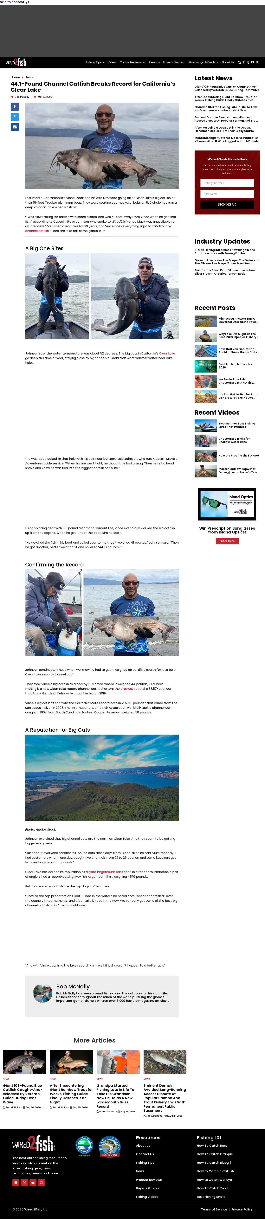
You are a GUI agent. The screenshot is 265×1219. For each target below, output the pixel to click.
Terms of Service (214, 1209)
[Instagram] (41, 1182)
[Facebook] (15, 1182)
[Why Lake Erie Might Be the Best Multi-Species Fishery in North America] (206, 336)
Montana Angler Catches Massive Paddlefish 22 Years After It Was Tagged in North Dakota (227, 139)
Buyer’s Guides (173, 62)
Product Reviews (149, 1180)
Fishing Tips (94, 62)
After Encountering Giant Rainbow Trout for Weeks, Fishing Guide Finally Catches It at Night (226, 100)
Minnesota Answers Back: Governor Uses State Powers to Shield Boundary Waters (239, 322)
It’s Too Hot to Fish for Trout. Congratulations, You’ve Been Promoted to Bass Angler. (239, 399)
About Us (228, 62)
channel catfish (37, 231)
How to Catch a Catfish (215, 1171)
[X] (24, 1182)
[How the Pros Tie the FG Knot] (206, 456)
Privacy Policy (242, 1209)
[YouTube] (32, 1182)
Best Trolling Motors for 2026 (235, 365)
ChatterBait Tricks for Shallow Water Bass (234, 440)
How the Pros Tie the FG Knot (239, 455)
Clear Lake (167, 353)
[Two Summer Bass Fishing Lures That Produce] (206, 425)
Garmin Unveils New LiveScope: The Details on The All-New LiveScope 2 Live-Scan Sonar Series (227, 263)
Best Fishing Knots (211, 1197)
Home (15, 77)
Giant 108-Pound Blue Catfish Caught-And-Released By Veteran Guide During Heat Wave (227, 88)
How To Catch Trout (213, 1188)
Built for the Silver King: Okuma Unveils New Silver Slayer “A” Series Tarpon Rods (225, 272)
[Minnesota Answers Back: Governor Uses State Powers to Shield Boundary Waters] (206, 321)
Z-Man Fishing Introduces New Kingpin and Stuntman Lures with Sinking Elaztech (225, 251)
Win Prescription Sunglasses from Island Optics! (227, 530)
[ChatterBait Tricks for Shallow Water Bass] (206, 441)
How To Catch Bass (212, 1145)
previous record (132, 688)
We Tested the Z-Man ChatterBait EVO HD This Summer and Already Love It (238, 382)
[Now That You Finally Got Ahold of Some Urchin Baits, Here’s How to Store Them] (206, 351)
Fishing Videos (147, 1197)
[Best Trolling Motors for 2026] (206, 366)
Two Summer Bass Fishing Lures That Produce (237, 425)
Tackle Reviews (131, 62)
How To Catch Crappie (215, 1154)
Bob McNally (73, 986)
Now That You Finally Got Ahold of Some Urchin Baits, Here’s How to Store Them (238, 352)
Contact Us (145, 1154)
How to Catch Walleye (214, 1180)
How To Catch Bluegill (214, 1162)
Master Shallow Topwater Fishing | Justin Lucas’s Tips (238, 470)
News (153, 62)
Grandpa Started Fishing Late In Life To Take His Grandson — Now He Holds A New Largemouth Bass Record (226, 110)
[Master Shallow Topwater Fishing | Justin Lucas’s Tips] (206, 471)
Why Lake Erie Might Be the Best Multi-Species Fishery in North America (239, 337)
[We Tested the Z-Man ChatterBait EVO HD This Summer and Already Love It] (206, 381)
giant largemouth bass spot (109, 872)
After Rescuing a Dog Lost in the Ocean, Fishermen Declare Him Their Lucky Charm (224, 129)
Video (112, 62)
